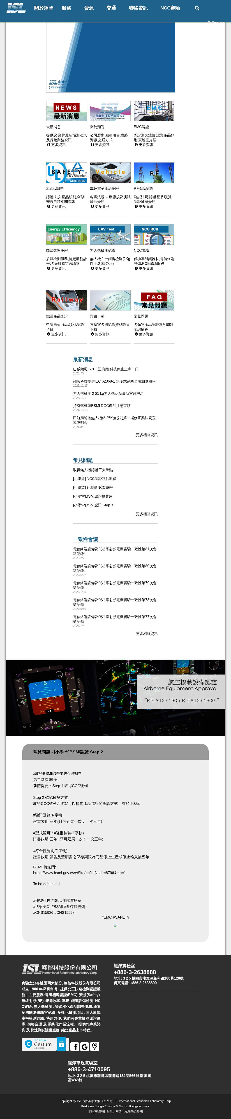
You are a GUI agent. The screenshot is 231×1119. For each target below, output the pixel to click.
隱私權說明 (96, 1111)
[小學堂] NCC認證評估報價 (94, 479)
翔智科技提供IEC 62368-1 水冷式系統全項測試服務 (114, 381)
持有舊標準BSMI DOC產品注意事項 (102, 406)
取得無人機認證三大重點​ (93, 470)
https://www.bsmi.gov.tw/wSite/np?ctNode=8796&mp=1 (79, 872)
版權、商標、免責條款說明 (124, 1111)
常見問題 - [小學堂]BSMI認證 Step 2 (68, 752)
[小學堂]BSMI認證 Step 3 (93, 505)
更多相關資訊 (147, 435)
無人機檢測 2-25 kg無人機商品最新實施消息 (108, 393)
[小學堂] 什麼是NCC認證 (93, 487)
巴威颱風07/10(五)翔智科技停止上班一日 (106, 369)
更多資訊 (56, 145)
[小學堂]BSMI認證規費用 (93, 496)
